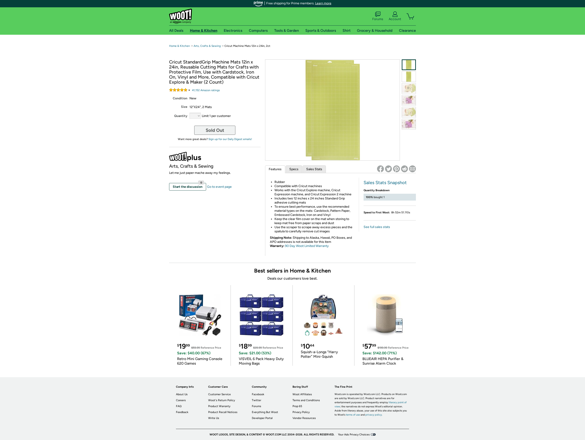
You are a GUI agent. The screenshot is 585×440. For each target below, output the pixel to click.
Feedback (182, 412)
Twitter (256, 400)
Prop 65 (297, 406)
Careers (181, 400)
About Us (182, 394)
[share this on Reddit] (404, 168)
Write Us (213, 418)
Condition (180, 98)
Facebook (258, 394)
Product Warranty (219, 406)
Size (184, 107)
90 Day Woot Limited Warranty (307, 246)
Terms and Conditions (306, 400)
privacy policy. (373, 414)
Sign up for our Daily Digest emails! (230, 139)
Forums (377, 19)
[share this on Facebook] (380, 168)
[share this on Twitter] (388, 168)
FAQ (178, 406)
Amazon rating (206, 90)
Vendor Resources (304, 418)
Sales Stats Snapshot (385, 182)
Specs (293, 169)
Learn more (323, 3)
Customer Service (219, 394)
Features (275, 169)
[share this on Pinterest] (396, 168)
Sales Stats (314, 169)
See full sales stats (377, 227)
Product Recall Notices (222, 412)
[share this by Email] (412, 168)
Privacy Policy (301, 412)
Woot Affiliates (302, 394)
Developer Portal (262, 418)
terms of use (353, 414)
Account (395, 19)
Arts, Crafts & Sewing (207, 46)
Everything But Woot (265, 412)
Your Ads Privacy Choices (354, 434)
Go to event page (219, 187)
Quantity (180, 116)
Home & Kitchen (179, 46)
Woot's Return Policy (221, 400)
